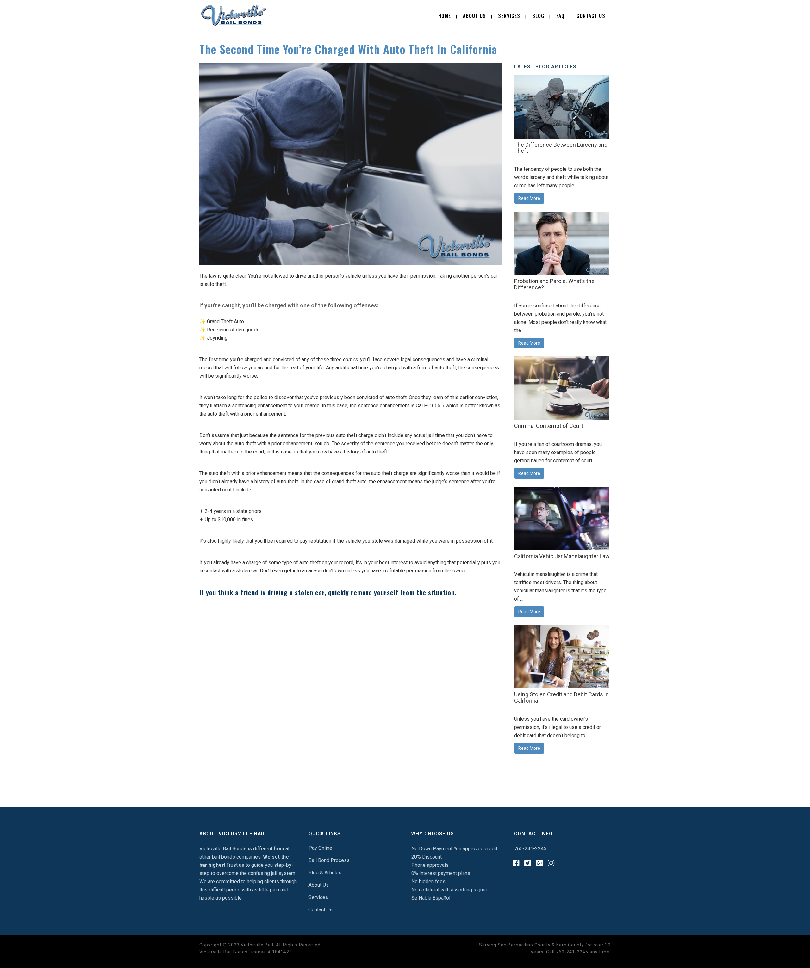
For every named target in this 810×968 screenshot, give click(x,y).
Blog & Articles (324, 873)
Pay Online (320, 848)
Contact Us (320, 910)
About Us (318, 885)
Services (318, 897)
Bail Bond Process (329, 860)
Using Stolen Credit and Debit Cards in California (561, 697)
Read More (529, 198)
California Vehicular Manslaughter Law (562, 556)
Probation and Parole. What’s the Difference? (554, 284)
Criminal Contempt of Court (548, 425)
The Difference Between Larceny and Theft (561, 147)
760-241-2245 (530, 849)
